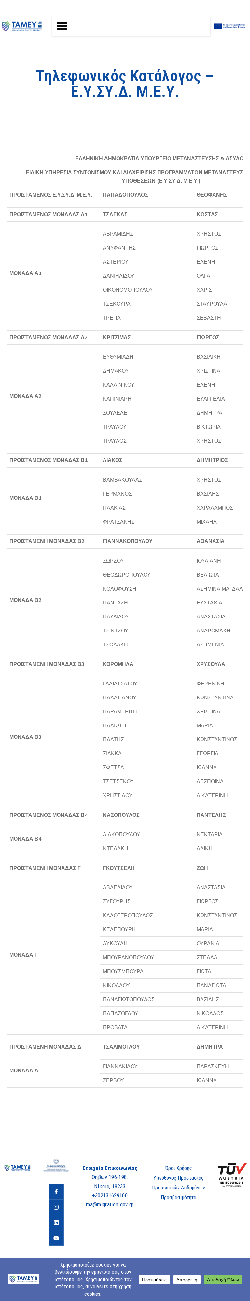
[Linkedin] (56, 1222)
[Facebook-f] (56, 1192)
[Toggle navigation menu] (62, 26)
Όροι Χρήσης (178, 1168)
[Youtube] (56, 1238)
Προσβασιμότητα (178, 1197)
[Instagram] (56, 1207)
